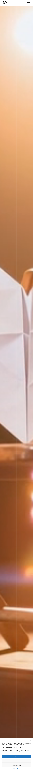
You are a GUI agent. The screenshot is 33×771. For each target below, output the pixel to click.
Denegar (16, 760)
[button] (30, 740)
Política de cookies (8, 768)
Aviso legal (26, 768)
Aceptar (16, 756)
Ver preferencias (16, 765)
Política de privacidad (18, 768)
